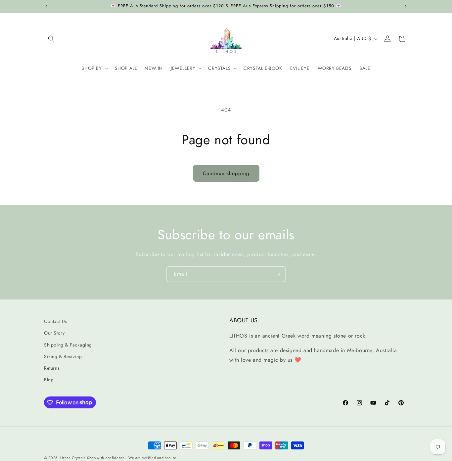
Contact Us (55, 321)
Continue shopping (226, 173)
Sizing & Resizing (63, 356)
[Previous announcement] (46, 6)
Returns (52, 368)
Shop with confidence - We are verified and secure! (132, 457)
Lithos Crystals (73, 457)
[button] (51, 38)
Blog (49, 379)
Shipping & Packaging (68, 345)
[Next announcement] (405, 6)
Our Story (54, 333)
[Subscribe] (277, 274)
